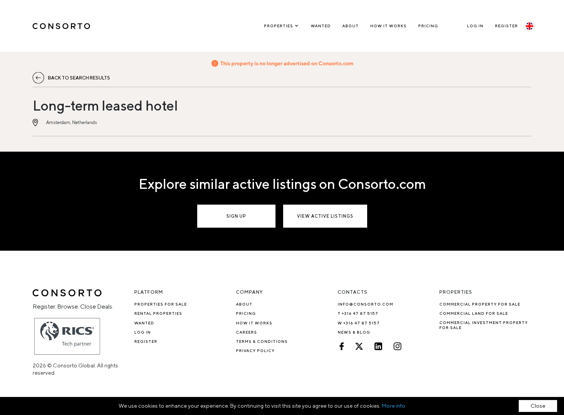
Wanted (321, 25)
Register (506, 25)
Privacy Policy (255, 350)
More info (393, 406)
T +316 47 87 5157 (358, 313)
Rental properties (158, 313)
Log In (475, 25)
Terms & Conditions (262, 341)
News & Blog (354, 332)
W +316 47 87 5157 (359, 323)
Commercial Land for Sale (473, 313)
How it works (388, 25)
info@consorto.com (365, 304)
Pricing (428, 25)
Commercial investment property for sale (483, 325)
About (350, 25)
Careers (246, 332)
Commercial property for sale (479, 304)
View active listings (325, 215)
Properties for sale (160, 304)
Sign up (236, 215)
